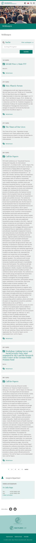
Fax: (4, 493)
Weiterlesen (9, 73)
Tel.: (4, 491)
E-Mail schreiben (8, 495)
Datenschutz (18, 536)
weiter (26, 469)
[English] (28, 3)
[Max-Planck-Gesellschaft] (18, 520)
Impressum (9, 536)
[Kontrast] (25, 3)
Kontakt (26, 536)
